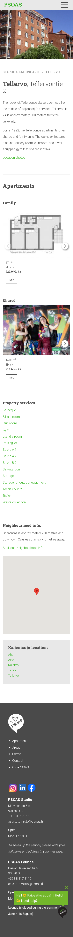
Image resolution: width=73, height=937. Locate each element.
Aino (11, 660)
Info (11, 280)
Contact (17, 761)
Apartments (20, 741)
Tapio (12, 670)
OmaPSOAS (20, 767)
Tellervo (52, 72)
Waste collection (14, 502)
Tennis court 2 (12, 489)
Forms (16, 754)
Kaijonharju (30, 72)
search (9, 72)
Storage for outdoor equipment (24, 482)
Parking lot (10, 443)
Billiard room (11, 417)
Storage (8, 476)
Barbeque (9, 410)
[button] (65, 246)
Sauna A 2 (10, 456)
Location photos (14, 157)
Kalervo (13, 665)
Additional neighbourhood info (23, 548)
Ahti (10, 654)
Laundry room (12, 436)
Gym (6, 430)
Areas (16, 747)
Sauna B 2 (10, 463)
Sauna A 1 (10, 449)
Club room (10, 423)
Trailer (7, 495)
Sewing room (12, 469)
